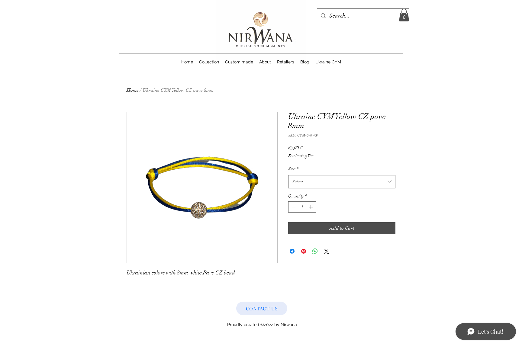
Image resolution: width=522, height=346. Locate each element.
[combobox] (341, 181)
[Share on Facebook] (292, 251)
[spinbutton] (302, 207)
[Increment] (311, 207)
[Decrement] (293, 207)
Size (293, 168)
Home (133, 90)
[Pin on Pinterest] (303, 251)
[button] (404, 15)
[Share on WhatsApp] (315, 251)
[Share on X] (326, 251)
